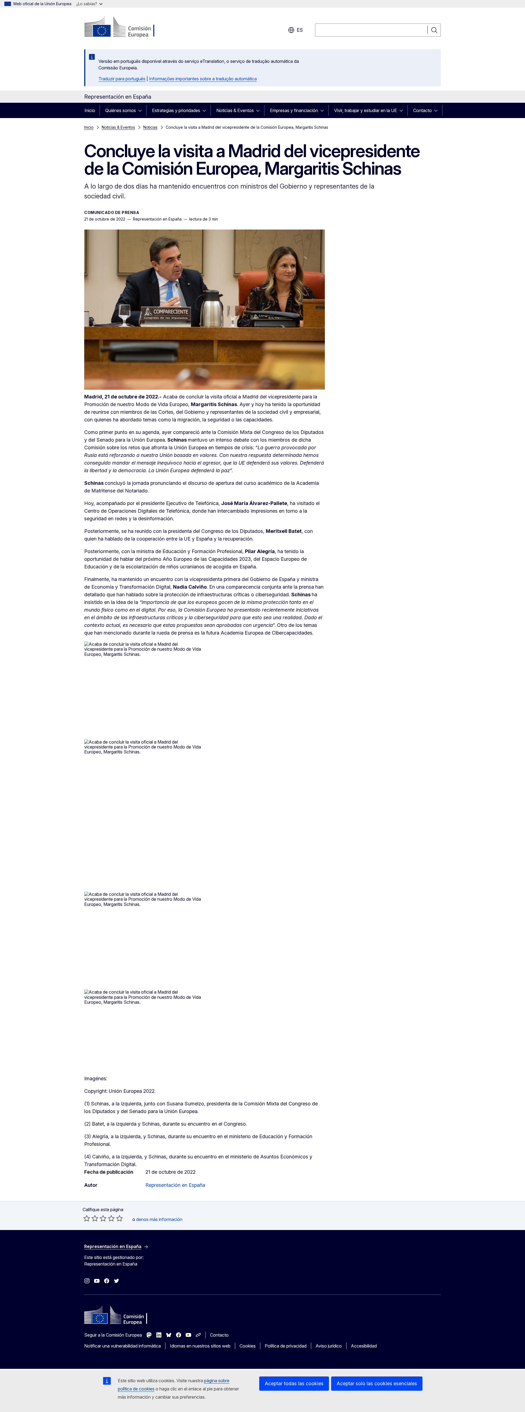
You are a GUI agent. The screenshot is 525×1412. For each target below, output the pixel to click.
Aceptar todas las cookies (294, 1383)
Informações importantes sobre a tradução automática (203, 78)
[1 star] (87, 1218)
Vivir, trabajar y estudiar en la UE (365, 110)
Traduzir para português (121, 78)
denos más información (159, 1219)
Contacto (422, 110)
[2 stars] (91, 1218)
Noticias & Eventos (235, 110)
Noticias (150, 127)
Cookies (248, 1346)
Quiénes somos (120, 110)
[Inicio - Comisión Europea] (128, 27)
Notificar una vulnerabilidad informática (122, 1346)
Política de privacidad (286, 1346)
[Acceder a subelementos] (141, 110)
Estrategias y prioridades (176, 110)
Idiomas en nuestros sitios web (200, 1346)
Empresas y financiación (294, 110)
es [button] (300, 30)
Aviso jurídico (329, 1346)
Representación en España (175, 1185)
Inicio (89, 110)
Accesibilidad (364, 1346)
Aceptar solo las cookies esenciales (377, 1383)
